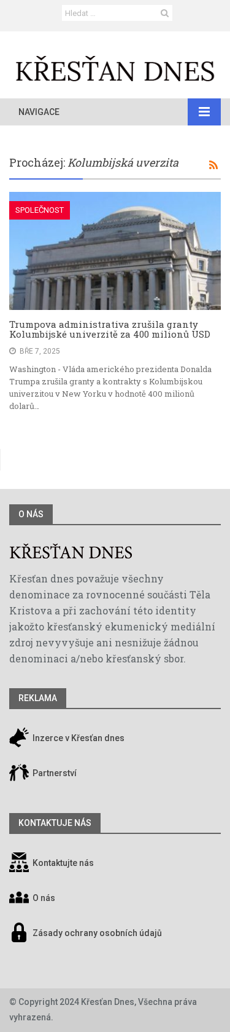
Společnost (39, 210)
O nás (31, 514)
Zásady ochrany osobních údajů (97, 933)
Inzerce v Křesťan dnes (78, 738)
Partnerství (54, 773)
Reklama (37, 698)
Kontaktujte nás (63, 863)
